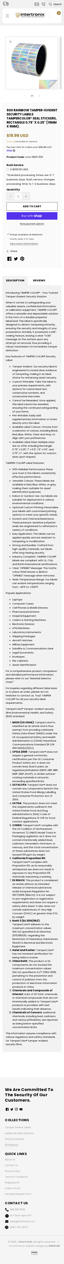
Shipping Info (12, 1182)
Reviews (39, 280)
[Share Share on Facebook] (9, 260)
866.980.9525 (17, 1209)
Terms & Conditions (16, 1176)
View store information (24, 243)
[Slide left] (24, 95)
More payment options (32, 223)
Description (15, 280)
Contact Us (11, 1165)
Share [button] (13, 251)
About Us (10, 1159)
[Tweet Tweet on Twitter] (16, 259)
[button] (55, 4)
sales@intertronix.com (22, 1221)
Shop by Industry (14, 1139)
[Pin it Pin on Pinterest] (22, 260)
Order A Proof (12, 1188)
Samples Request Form (18, 1194)
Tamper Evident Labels (18, 1127)
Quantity (13, 189)
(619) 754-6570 (19, 1227)
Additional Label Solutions (19, 1133)
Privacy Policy (12, 1171)
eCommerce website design (26, 1246)
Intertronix (25, 1241)
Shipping (10, 141)
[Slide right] (39, 95)
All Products (11, 1144)
